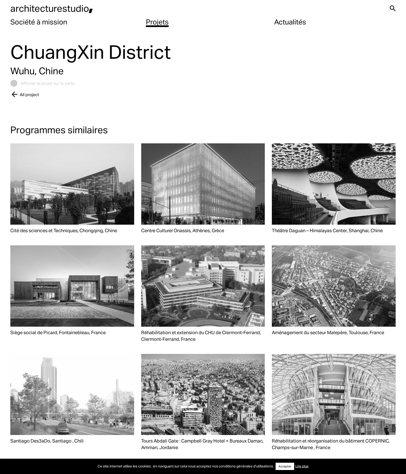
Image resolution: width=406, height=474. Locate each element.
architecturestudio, (51, 8)
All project (29, 94)
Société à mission (38, 21)
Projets (157, 21)
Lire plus (301, 466)
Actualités (290, 21)
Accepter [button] (284, 466)
